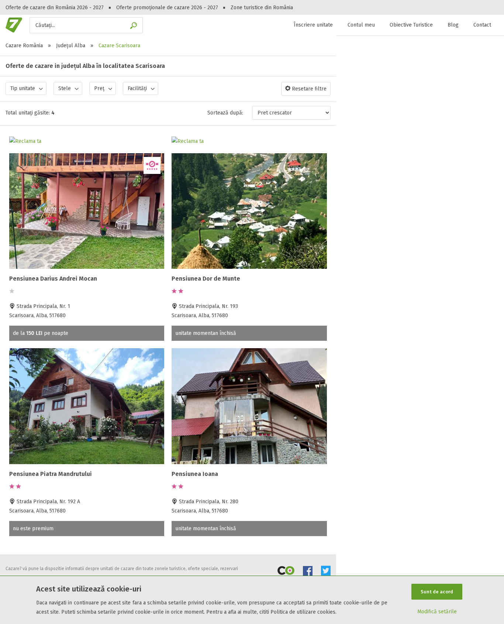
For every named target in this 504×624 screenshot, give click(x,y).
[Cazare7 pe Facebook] (308, 572)
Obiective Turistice (411, 25)
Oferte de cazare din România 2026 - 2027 (55, 7)
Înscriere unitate (313, 25)
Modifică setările (437, 611)
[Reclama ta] (25, 141)
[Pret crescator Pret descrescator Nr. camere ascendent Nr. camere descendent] (291, 113)
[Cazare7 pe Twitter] (326, 572)
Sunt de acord (437, 591)
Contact (482, 25)
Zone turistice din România (262, 7)
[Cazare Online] (285, 572)
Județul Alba (70, 45)
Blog (453, 25)
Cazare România (24, 45)
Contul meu (361, 25)
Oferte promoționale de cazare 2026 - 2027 (167, 7)
